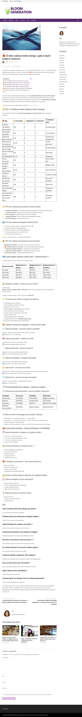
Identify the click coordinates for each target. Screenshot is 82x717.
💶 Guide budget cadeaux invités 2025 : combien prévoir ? (17, 82)
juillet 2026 (62, 58)
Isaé (7, 61)
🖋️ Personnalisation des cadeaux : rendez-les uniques (16, 86)
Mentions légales (17, 1)
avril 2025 (61, 93)
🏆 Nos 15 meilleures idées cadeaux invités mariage (15, 81)
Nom (3, 676)
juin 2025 (61, 89)
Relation (33, 20)
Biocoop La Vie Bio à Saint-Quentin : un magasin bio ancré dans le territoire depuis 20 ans (10, 639)
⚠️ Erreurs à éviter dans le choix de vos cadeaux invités (16, 90)
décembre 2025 (63, 74)
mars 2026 (61, 67)
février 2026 (62, 70)
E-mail (4, 682)
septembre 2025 (63, 81)
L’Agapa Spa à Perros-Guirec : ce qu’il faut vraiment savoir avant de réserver (48, 639)
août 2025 (61, 84)
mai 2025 (61, 91)
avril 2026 (61, 65)
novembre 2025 (63, 77)
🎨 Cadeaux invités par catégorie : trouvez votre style (16, 84)
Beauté (5, 20)
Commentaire (5, 657)
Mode (17, 20)
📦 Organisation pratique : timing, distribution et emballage (17, 88)
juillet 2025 (62, 86)
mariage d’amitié (33, 105)
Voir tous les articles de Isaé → (18, 614)
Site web (4, 688)
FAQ (4, 92)
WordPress (42, 715)
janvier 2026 (62, 72)
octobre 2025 (62, 79)
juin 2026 (61, 60)
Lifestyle (22, 20)
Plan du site (5, 709)
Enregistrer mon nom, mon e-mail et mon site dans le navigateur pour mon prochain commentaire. (28, 694)
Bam (47, 715)
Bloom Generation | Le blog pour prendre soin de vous (22, 715)
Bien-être (11, 20)
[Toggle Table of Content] (30, 79)
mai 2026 (61, 62)
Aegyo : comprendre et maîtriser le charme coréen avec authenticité (29, 640)
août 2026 (61, 55)
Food (28, 20)
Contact (11, 1)
